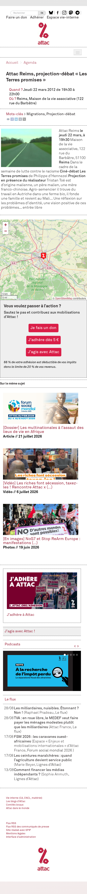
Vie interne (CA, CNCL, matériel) (24, 798)
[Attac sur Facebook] (58, 12)
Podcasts (12, 644)
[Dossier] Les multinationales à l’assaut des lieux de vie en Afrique (43, 430)
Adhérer (37, 17)
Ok (42, 13)
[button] (43, 256)
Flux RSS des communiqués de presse (27, 827)
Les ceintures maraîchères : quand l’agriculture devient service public (43, 760)
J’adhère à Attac (20, 615)
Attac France (60, 727)
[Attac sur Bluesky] (51, 12)
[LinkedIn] (16, 119)
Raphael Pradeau (39, 713)
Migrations (36, 114)
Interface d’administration (21, 837)
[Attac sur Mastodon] (71, 12)
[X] (24, 119)
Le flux (10, 699)
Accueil (12, 63)
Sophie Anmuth (55, 774)
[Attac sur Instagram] (65, 12)
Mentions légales (15, 833)
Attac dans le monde (17, 808)
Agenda (30, 63)
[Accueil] (43, 33)
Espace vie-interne (63, 17)
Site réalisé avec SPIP (18, 830)
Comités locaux (14, 805)
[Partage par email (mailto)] (8, 119)
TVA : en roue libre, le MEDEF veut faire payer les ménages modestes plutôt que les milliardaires (46, 722)
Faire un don (16, 17)
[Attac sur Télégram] (78, 12)
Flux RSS (11, 823)
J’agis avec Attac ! (20, 631)
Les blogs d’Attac (15, 801)
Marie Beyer (25, 765)
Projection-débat (60, 114)
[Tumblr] (20, 119)
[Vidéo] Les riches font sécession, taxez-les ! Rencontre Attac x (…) (40, 485)
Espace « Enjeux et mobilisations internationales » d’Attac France (46, 746)
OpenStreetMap (63, 298)
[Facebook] (12, 119)
